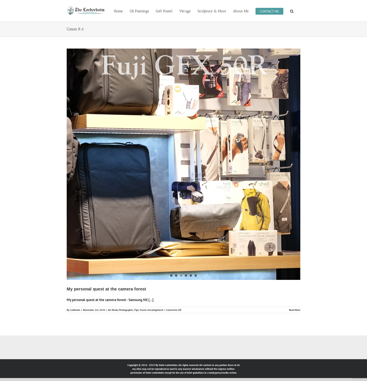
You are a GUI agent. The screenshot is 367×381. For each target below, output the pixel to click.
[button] (292, 10)
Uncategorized (155, 244)
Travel (143, 244)
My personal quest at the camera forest (106, 223)
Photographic (126, 244)
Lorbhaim (75, 244)
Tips (136, 244)
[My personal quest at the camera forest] (183, 131)
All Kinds (113, 244)
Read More (294, 244)
